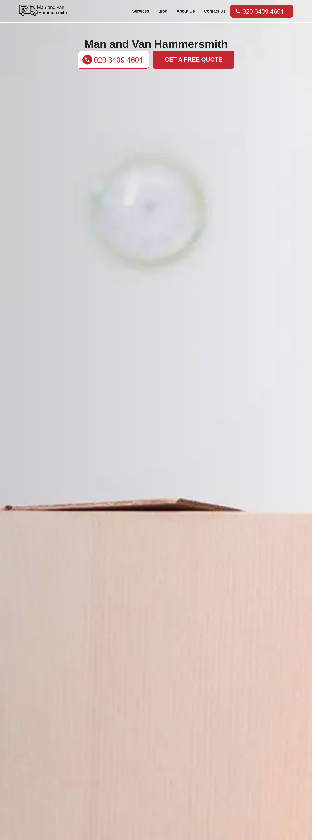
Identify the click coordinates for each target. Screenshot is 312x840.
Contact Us (215, 11)
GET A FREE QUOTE (193, 59)
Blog (162, 11)
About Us (186, 11)
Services (140, 11)
